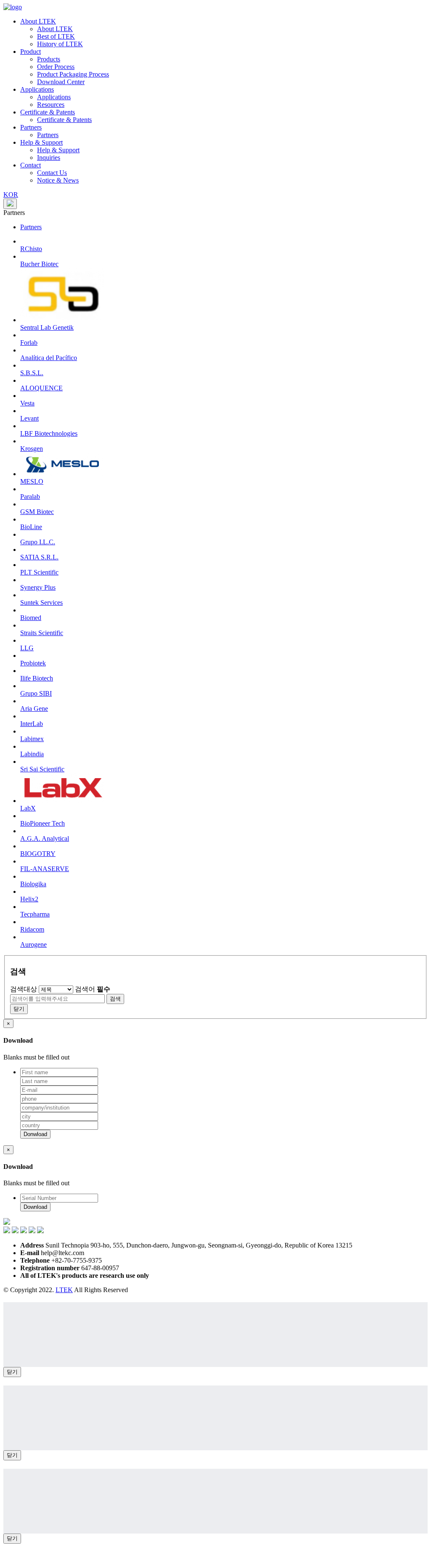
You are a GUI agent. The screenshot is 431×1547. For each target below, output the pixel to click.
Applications (37, 89)
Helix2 (29, 899)
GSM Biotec (37, 511)
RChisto (31, 248)
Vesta (27, 403)
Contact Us (52, 172)
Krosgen (31, 448)
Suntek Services (41, 602)
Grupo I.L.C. (37, 542)
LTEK (64, 1289)
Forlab (28, 342)
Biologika (33, 883)
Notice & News (58, 180)
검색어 (92, 989)
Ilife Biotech (36, 678)
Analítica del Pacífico (48, 357)
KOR (10, 194)
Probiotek (33, 663)
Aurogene (33, 944)
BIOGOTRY (38, 853)
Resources (50, 104)
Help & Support (41, 142)
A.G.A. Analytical (44, 838)
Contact (30, 165)
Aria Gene (34, 708)
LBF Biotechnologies (48, 433)
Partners (31, 127)
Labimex (32, 738)
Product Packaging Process (73, 74)
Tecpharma (35, 914)
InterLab (31, 723)
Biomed (30, 617)
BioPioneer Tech (42, 823)
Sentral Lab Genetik (47, 327)
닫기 (12, 1372)
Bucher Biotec (39, 264)
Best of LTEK (56, 36)
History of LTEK (60, 44)
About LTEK (38, 21)
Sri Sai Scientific (42, 769)
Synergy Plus (38, 587)
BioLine (31, 526)
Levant (29, 418)
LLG (27, 648)
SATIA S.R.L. (39, 557)
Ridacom (32, 929)
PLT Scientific (39, 572)
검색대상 (23, 989)
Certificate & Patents (47, 112)
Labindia (32, 754)
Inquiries (48, 157)
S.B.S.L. (31, 372)
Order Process (55, 66)
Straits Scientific (41, 632)
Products (48, 59)
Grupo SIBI (36, 693)
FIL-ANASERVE (44, 868)
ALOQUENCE (41, 388)
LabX (28, 808)
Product (30, 51)
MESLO (31, 481)
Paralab (30, 496)
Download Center (61, 81)
